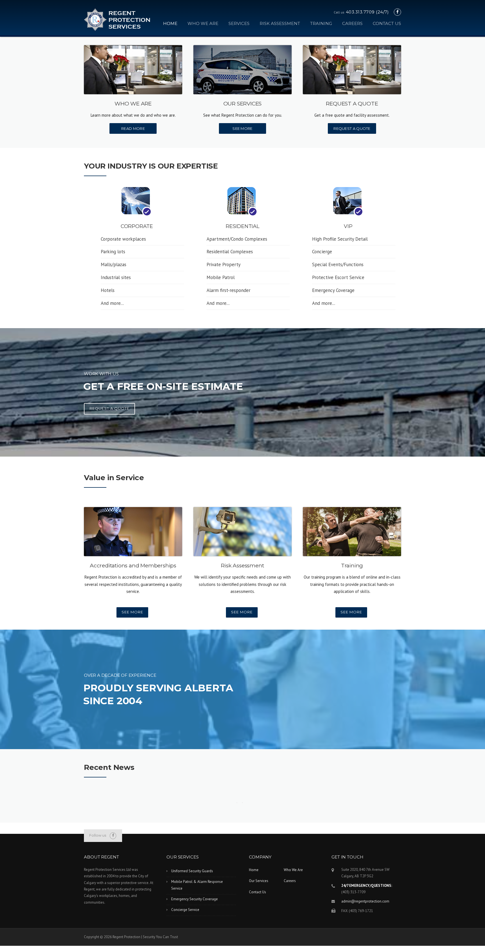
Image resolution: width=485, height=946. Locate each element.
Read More (133, 128)
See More (242, 128)
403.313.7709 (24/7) (367, 12)
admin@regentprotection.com (365, 901)
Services (239, 23)
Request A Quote (351, 128)
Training (321, 23)
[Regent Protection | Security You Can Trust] (117, 19)
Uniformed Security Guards (192, 871)
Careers (352, 23)
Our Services (258, 880)
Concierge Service (185, 909)
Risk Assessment (280, 23)
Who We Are (202, 23)
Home (170, 23)
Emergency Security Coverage (194, 899)
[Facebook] (397, 12)
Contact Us (387, 23)
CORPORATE (137, 226)
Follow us (97, 835)
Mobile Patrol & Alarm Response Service (197, 884)
